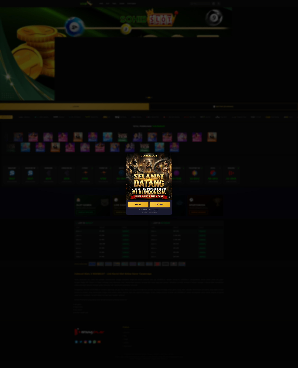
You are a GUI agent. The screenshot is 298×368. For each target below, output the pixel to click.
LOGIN (138, 204)
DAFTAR (160, 204)
